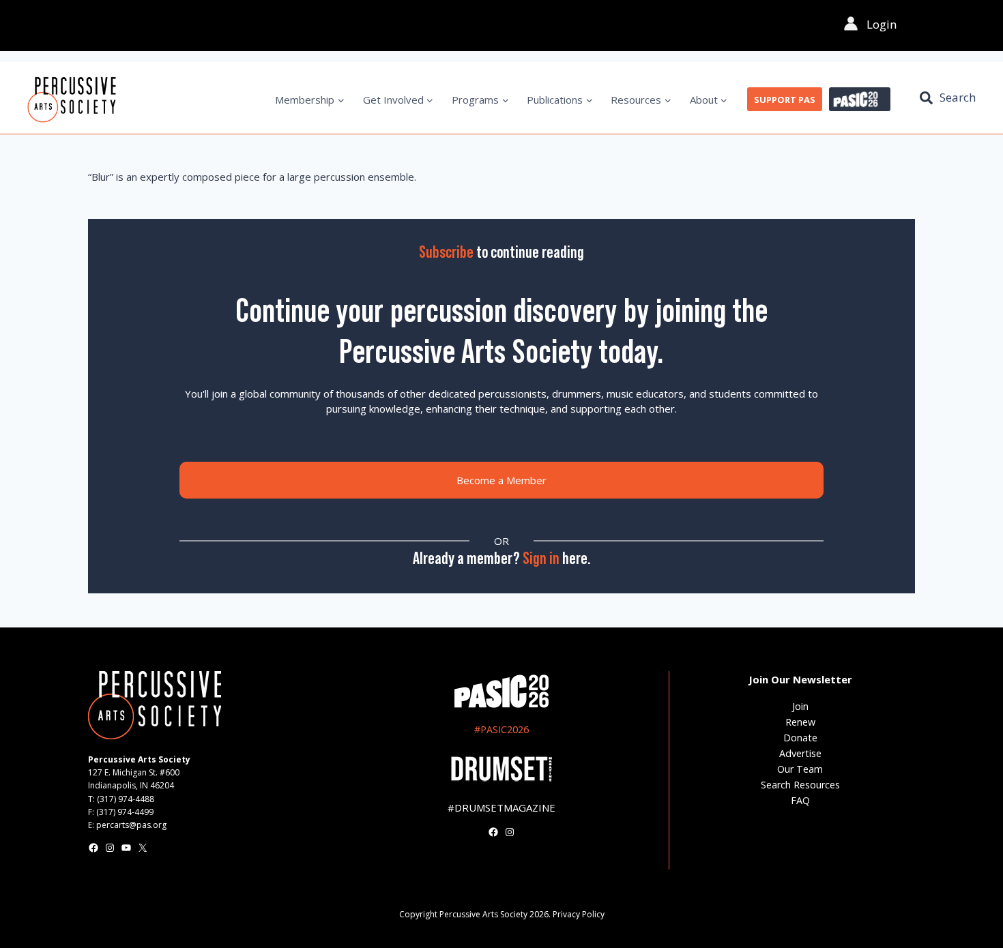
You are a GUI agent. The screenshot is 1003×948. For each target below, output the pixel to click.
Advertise (800, 753)
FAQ (800, 800)
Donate (800, 737)
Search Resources (800, 784)
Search (958, 97)
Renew (800, 721)
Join (800, 706)
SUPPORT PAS (784, 99)
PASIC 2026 (859, 99)
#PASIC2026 (501, 729)
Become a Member (501, 480)
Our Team (800, 768)
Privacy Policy (579, 914)
